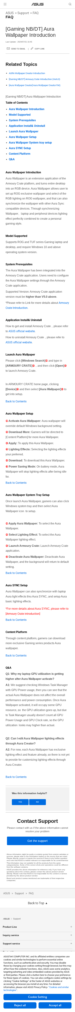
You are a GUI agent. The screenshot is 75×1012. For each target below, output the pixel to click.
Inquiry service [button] (11, 935)
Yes (20, 802)
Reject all (20, 1005)
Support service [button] (11, 944)
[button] (5, 4)
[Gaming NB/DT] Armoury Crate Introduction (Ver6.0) (34, 79)
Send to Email (18, 49)
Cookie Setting (37, 997)
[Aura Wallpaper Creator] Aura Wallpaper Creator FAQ (34, 85)
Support (23, 13)
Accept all (55, 1005)
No (37, 802)
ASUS (10, 13)
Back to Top (36, 903)
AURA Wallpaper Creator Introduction (27, 73)
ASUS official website (22, 331)
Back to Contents (16, 401)
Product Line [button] (10, 927)
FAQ (36, 13)
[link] (37, 4)
